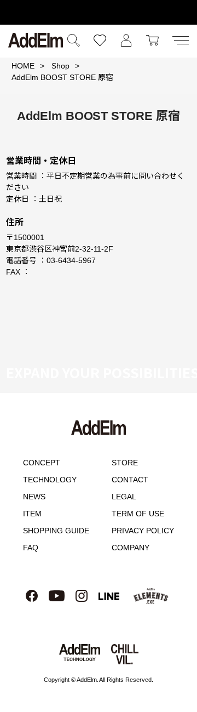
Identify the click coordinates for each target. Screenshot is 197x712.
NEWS (34, 496)
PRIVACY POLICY (143, 530)
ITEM (32, 513)
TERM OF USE (138, 513)
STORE (125, 462)
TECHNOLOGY (50, 479)
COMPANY (130, 547)
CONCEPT (41, 462)
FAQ (30, 547)
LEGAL (124, 496)
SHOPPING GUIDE (56, 530)
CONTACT (130, 479)
